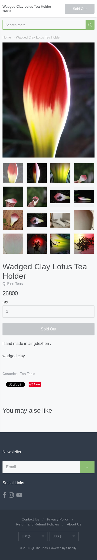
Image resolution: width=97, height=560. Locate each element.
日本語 (26, 536)
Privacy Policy (58, 519)
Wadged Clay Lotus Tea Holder (38, 37)
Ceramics (9, 374)
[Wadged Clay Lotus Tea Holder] (13, 173)
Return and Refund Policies (37, 524)
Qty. (5, 302)
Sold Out (48, 329)
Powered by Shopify (62, 548)
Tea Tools (27, 374)
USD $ (56, 536)
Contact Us (30, 519)
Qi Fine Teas (12, 283)
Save (37, 384)
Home (6, 37)
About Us (74, 524)
